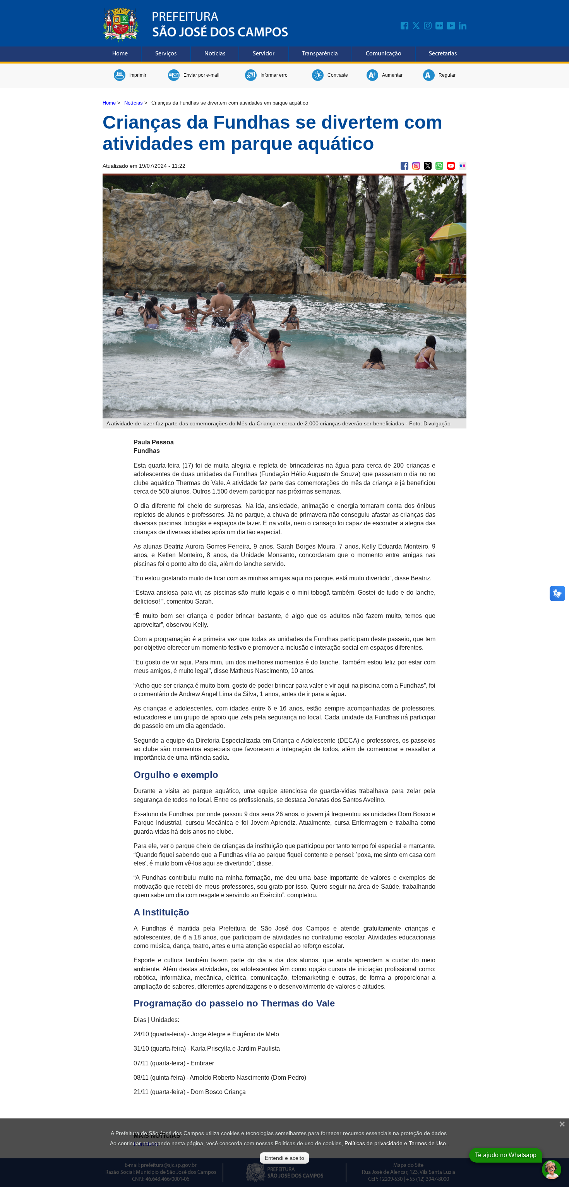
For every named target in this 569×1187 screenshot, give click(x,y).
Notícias (214, 54)
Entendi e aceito (284, 1158)
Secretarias (443, 54)
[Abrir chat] (551, 1169)
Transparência (320, 54)
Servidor (263, 54)
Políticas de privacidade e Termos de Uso (395, 1143)
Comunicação (383, 54)
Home (120, 54)
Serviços (166, 54)
